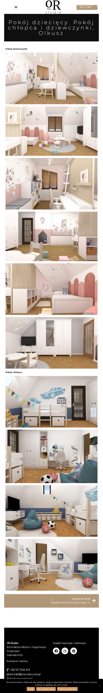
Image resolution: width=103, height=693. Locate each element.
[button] (16, 7)
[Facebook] (56, 651)
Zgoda (30, 689)
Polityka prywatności (67, 689)
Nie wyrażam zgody (46, 689)
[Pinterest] (73, 651)
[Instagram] (65, 651)
